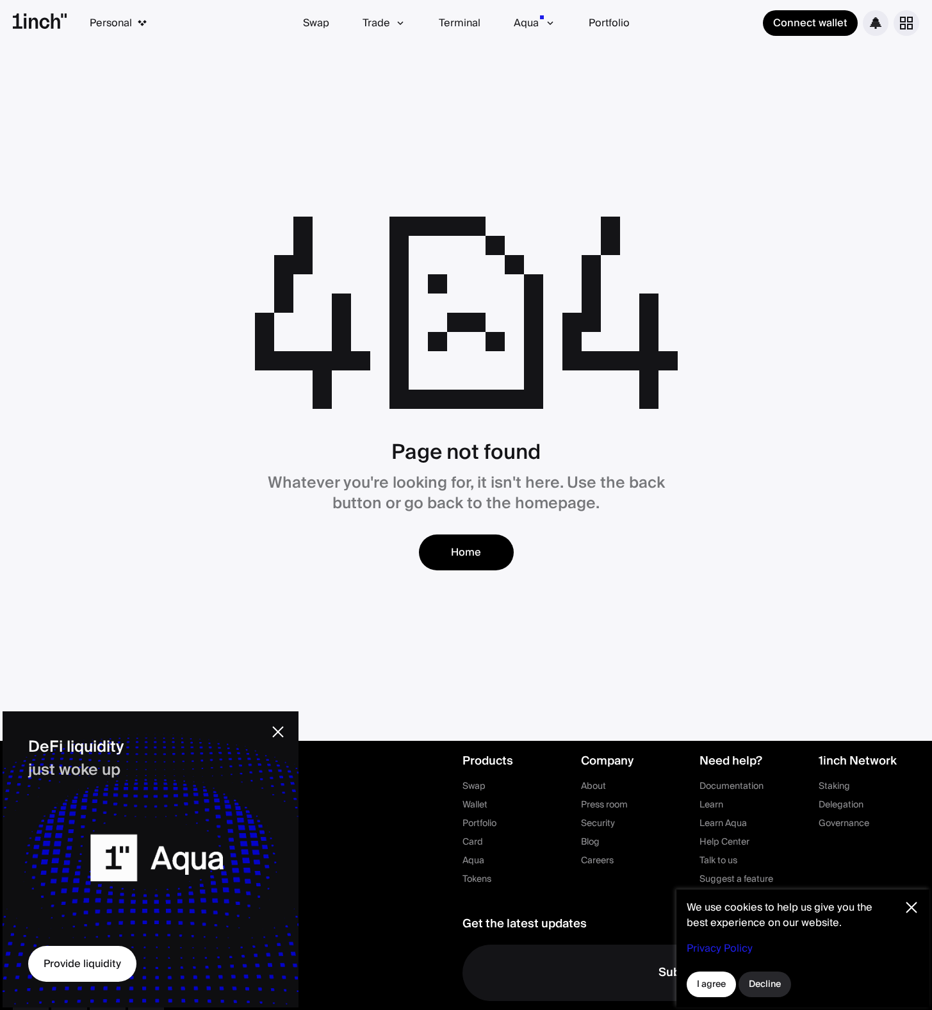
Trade (376, 23)
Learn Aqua (723, 823)
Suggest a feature (736, 879)
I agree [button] (711, 984)
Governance (844, 823)
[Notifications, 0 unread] (875, 23)
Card (472, 842)
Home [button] (466, 552)
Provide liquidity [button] (82, 964)
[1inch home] (40, 23)
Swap (316, 23)
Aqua (526, 23)
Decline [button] (765, 984)
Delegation (841, 805)
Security (598, 823)
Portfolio (609, 23)
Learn (711, 805)
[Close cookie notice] (911, 907)
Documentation (731, 786)
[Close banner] (278, 732)
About (593, 786)
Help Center (724, 842)
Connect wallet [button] (810, 23)
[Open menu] (906, 23)
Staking (834, 786)
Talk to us (718, 860)
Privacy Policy (720, 948)
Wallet (474, 805)
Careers (597, 860)
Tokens (476, 879)
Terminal (459, 23)
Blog (590, 842)
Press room (604, 805)
